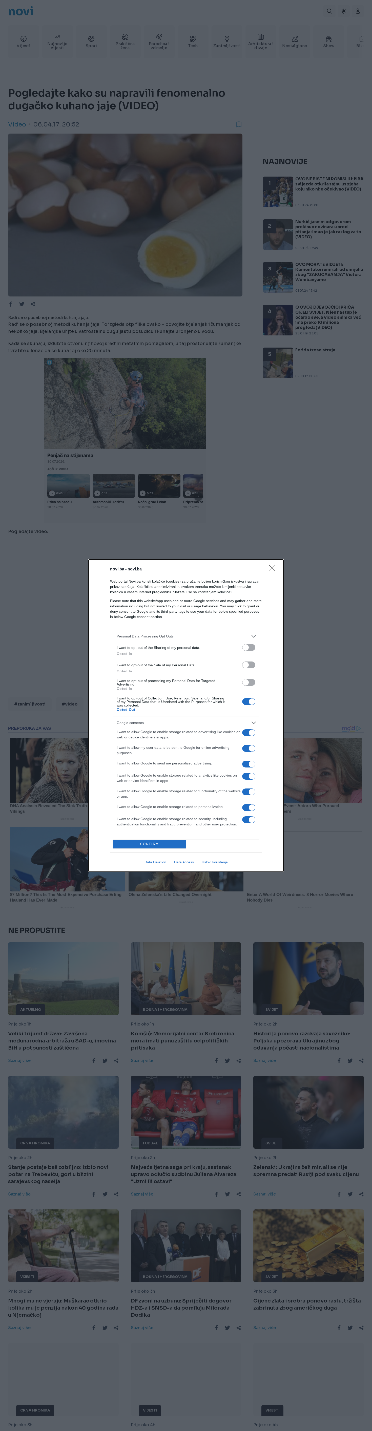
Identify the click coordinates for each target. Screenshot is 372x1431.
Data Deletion (155, 862)
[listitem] (186, 636)
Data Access (184, 862)
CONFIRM (149, 844)
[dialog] (186, 716)
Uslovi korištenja (215, 862)
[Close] (273, 569)
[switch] (248, 647)
